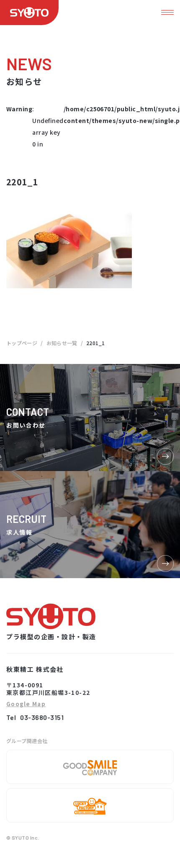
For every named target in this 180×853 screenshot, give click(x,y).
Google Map (26, 704)
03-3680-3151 (42, 717)
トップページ (21, 342)
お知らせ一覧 (61, 342)
